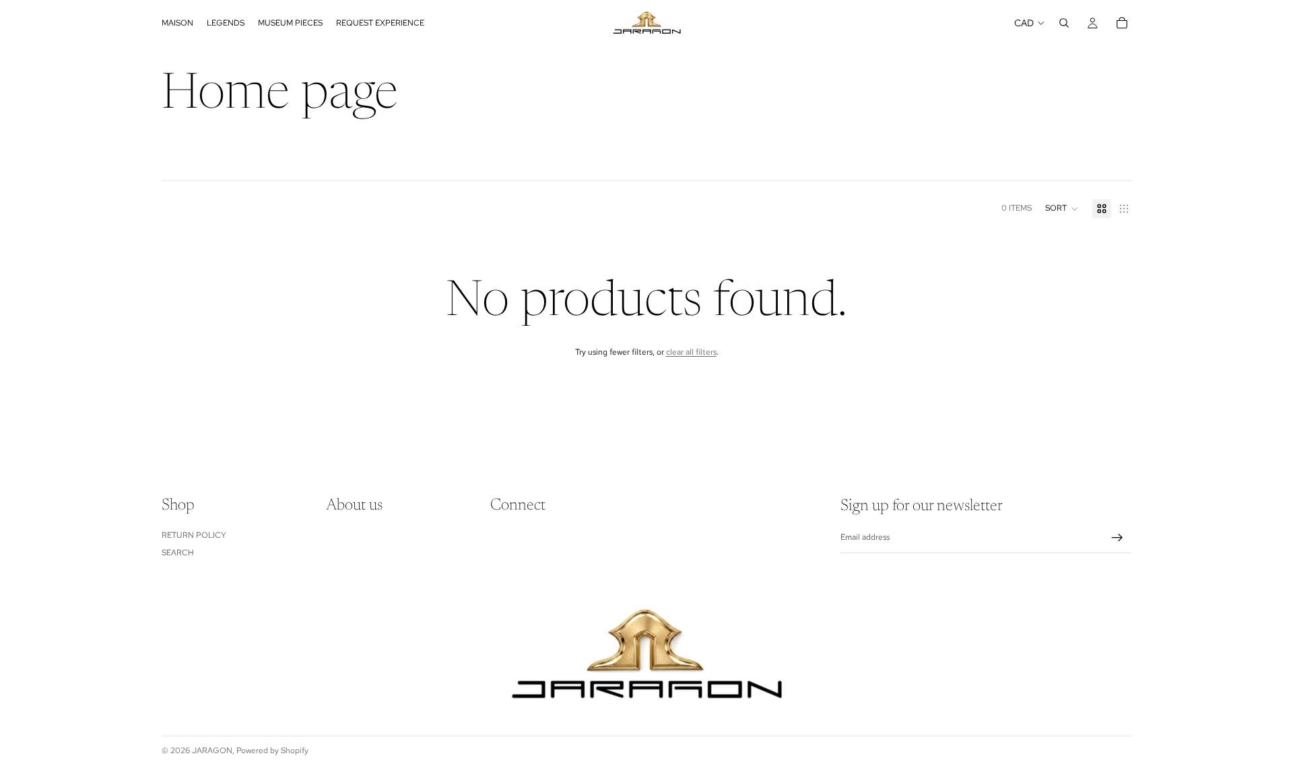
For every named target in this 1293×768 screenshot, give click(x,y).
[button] (1062, 208)
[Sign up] (1117, 538)
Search (178, 553)
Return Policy (194, 535)
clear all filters (691, 352)
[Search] (1064, 23)
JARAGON (212, 750)
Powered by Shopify (272, 750)
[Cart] (1122, 23)
